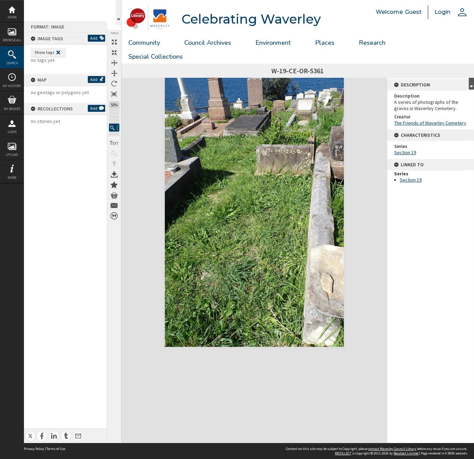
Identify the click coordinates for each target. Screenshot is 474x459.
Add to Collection (114, 185)
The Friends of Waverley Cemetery (430, 123)
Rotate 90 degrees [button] (114, 83)
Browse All (12, 40)
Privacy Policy (34, 449)
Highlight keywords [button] (114, 164)
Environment (273, 42)
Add (94, 38)
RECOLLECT (343, 453)
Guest (413, 12)
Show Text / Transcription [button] (114, 143)
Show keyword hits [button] (114, 153)
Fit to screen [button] (114, 52)
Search (12, 63)
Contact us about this (114, 205)
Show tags (44, 52)
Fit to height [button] (114, 73)
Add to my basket (114, 195)
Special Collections (155, 56)
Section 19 (405, 152)
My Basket (12, 109)
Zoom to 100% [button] (114, 94)
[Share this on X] (30, 432)
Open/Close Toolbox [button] (118, 12)
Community (144, 42)
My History (12, 86)
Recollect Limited (405, 453)
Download (114, 174)
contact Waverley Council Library (392, 449)
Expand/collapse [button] (471, 84)
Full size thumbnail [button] (114, 42)
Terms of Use (55, 449)
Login (12, 132)
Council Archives (207, 42)
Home (12, 17)
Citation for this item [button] (114, 216)
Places (325, 42)
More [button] (12, 177)
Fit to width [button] (114, 63)
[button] (114, 128)
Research (372, 42)
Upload (12, 154)
